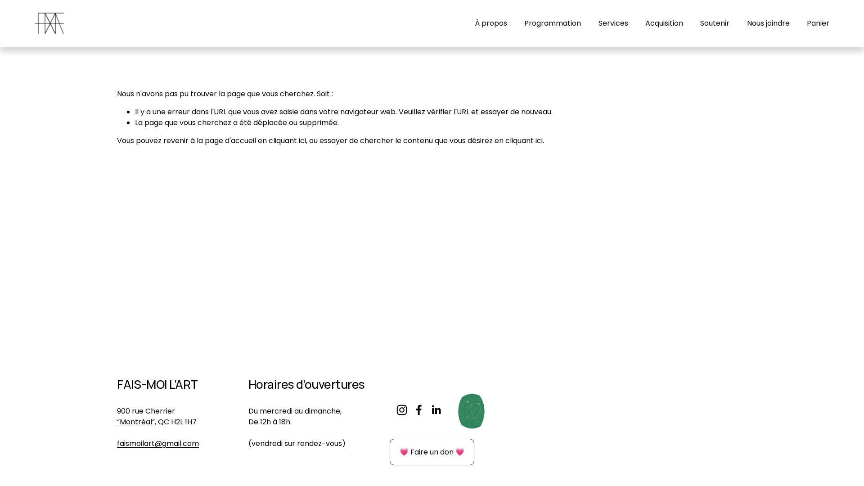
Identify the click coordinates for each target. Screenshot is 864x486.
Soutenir (714, 23)
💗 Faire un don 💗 (432, 452)
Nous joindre (768, 23)
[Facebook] (419, 410)
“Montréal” (136, 422)
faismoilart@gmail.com (158, 443)
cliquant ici (287, 140)
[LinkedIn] (436, 410)
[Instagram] (401, 410)
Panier (818, 23)
